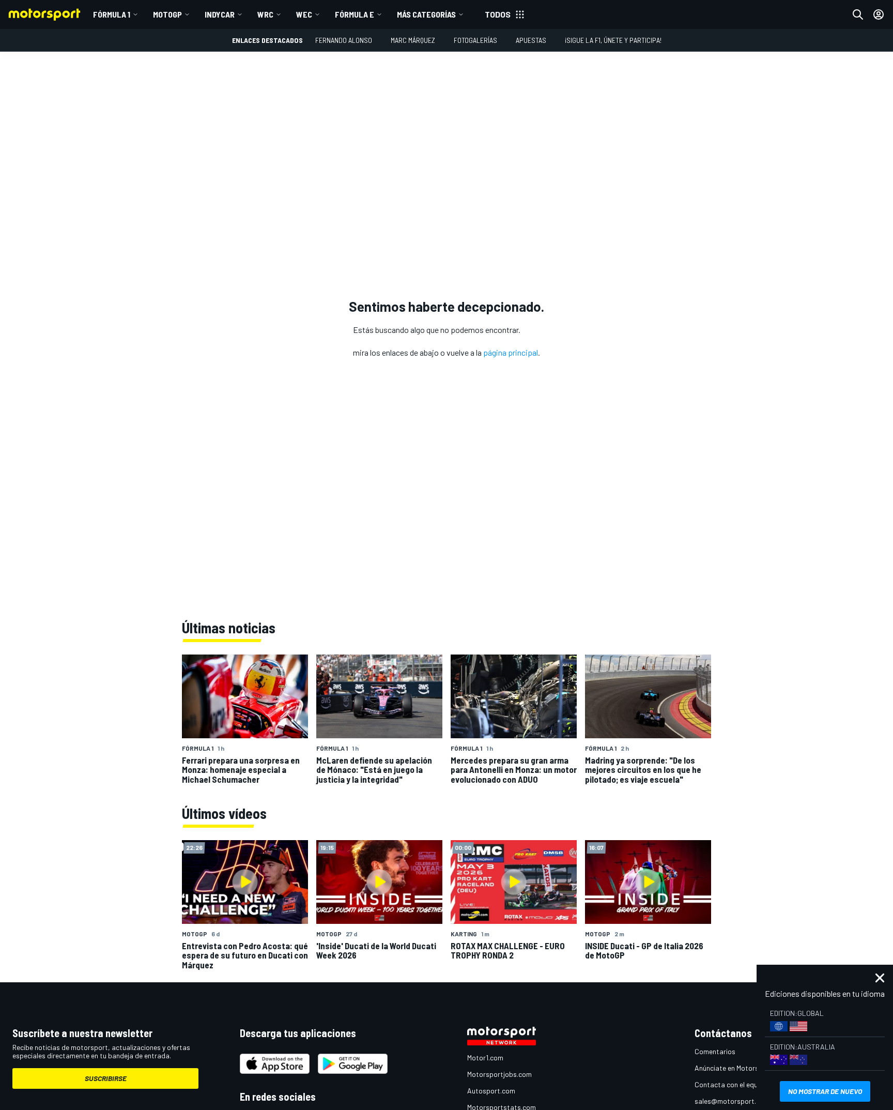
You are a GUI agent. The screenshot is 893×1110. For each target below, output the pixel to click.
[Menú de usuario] (878, 14)
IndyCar (220, 14)
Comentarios (715, 1051)
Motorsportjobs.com (499, 1074)
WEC (304, 14)
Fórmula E (354, 14)
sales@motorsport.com (732, 1101)
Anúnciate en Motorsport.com (741, 1067)
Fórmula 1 (111, 14)
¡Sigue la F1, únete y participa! (613, 40)
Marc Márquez (413, 40)
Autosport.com (491, 1090)
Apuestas (531, 40)
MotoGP (167, 14)
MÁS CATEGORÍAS (426, 14)
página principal (510, 352)
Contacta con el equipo (731, 1084)
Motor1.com (485, 1057)
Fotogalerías (475, 40)
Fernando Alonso (343, 40)
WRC (265, 14)
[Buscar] (858, 14)
